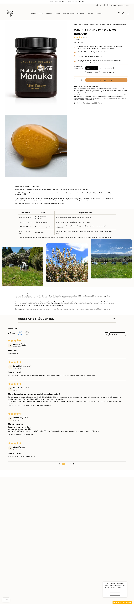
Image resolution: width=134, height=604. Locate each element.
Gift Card (113, 5)
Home (75, 24)
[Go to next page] (74, 464)
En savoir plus (115, 594)
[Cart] (128, 13)
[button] (33, 13)
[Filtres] (107, 334)
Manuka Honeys (83, 24)
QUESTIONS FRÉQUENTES (36, 318)
